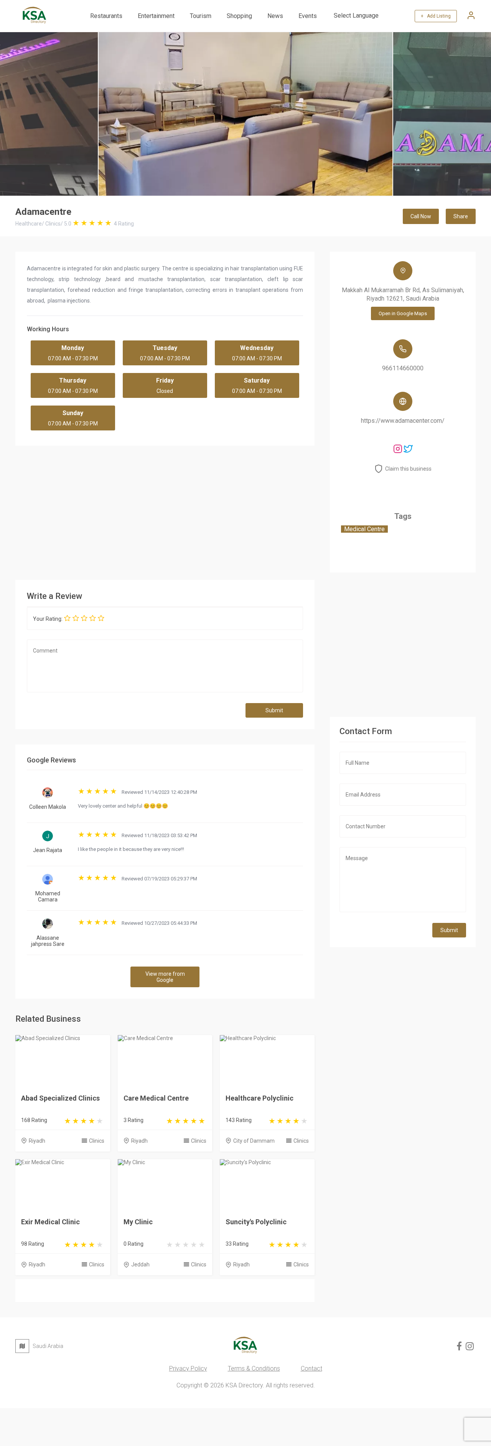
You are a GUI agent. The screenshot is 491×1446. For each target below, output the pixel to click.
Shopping (239, 16)
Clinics (96, 1141)
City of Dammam (254, 1141)
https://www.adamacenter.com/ (403, 420)
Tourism (200, 16)
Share (460, 216)
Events (307, 16)
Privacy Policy (188, 1368)
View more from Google (165, 977)
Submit (274, 710)
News (275, 16)
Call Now (420, 216)
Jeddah (140, 1264)
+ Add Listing (436, 16)
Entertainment (156, 16)
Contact (311, 1368)
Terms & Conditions (254, 1368)
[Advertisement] (165, 510)
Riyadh (37, 1141)
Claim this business (408, 469)
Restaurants (106, 16)
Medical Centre (364, 529)
